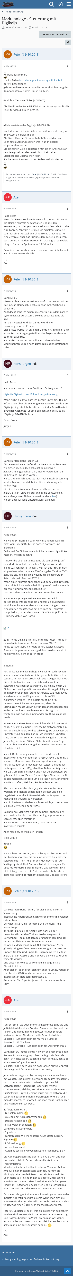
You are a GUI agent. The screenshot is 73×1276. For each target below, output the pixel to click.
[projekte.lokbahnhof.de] (7, 4)
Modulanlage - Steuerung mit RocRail (40, 80)
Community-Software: (36, 1271)
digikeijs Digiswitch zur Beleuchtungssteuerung (31, 394)
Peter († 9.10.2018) (16, 27)
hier (53, 496)
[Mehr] (67, 66)
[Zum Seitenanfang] (67, 1271)
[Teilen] (68, 42)
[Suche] (51, 4)
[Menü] (68, 4)
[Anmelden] (60, 4)
